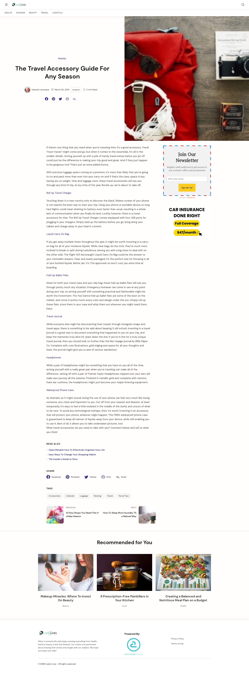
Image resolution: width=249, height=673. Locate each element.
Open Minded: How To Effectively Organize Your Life (77, 449)
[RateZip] (187, 240)
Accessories (54, 496)
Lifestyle (57, 13)
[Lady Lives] (19, 4)
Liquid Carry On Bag (57, 234)
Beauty (33, 13)
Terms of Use (177, 643)
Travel (44, 13)
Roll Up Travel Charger (58, 192)
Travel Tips (123, 496)
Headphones (54, 357)
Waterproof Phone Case (60, 390)
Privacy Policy (177, 638)
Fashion (20, 13)
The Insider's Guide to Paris (63, 459)
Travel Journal (54, 316)
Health (8, 13)
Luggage (84, 496)
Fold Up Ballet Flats (57, 275)
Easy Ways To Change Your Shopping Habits (72, 454)
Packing (97, 496)
